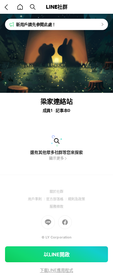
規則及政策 (76, 199)
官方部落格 (57, 199)
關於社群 (56, 191)
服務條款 (56, 206)
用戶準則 (37, 199)
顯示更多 (56, 158)
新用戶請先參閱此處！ (36, 24)
